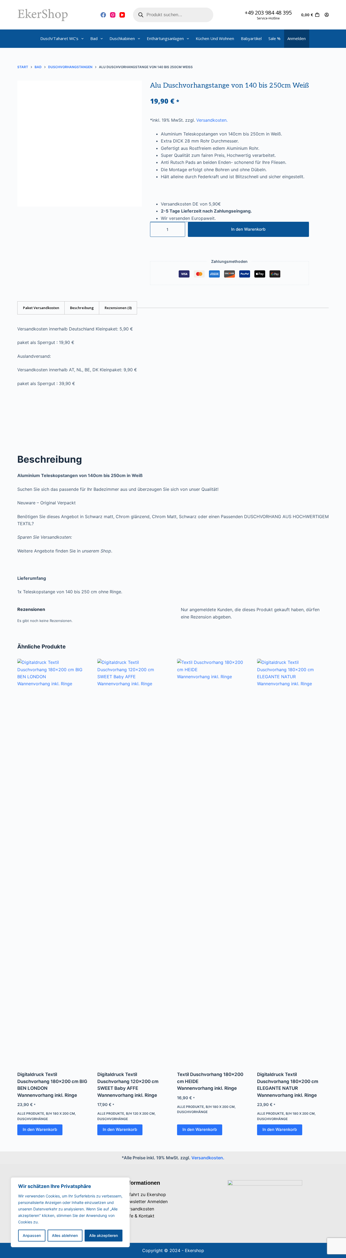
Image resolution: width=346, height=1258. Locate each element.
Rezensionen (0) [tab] (118, 307)
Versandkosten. (212, 120)
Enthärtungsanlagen (165, 38)
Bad (94, 38)
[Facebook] (103, 15)
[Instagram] (112, 15)
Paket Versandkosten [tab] (41, 307)
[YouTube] (122, 15)
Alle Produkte (30, 1113)
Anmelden (296, 38)
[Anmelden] (327, 15)
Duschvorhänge (32, 1119)
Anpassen (32, 1235)
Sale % (274, 38)
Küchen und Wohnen (215, 38)
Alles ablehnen (65, 1235)
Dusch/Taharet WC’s (59, 38)
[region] (70, 1212)
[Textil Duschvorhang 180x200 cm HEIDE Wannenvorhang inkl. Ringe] (213, 861)
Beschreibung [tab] (82, 307)
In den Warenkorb (248, 229)
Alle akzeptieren (103, 1235)
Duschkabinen (122, 38)
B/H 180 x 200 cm (60, 1113)
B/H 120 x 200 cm (140, 1113)
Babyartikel (251, 38)
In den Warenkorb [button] (40, 1129)
